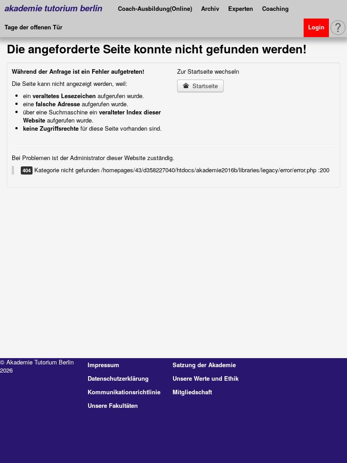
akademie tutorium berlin (53, 8)
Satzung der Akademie (204, 364)
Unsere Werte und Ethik (206, 378)
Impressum (103, 364)
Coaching (275, 8)
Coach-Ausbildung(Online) (155, 8)
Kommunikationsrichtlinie (124, 391)
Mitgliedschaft (192, 391)
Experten (240, 8)
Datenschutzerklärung (118, 378)
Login (316, 27)
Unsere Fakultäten (113, 405)
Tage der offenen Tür (33, 27)
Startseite (204, 85)
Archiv (210, 8)
